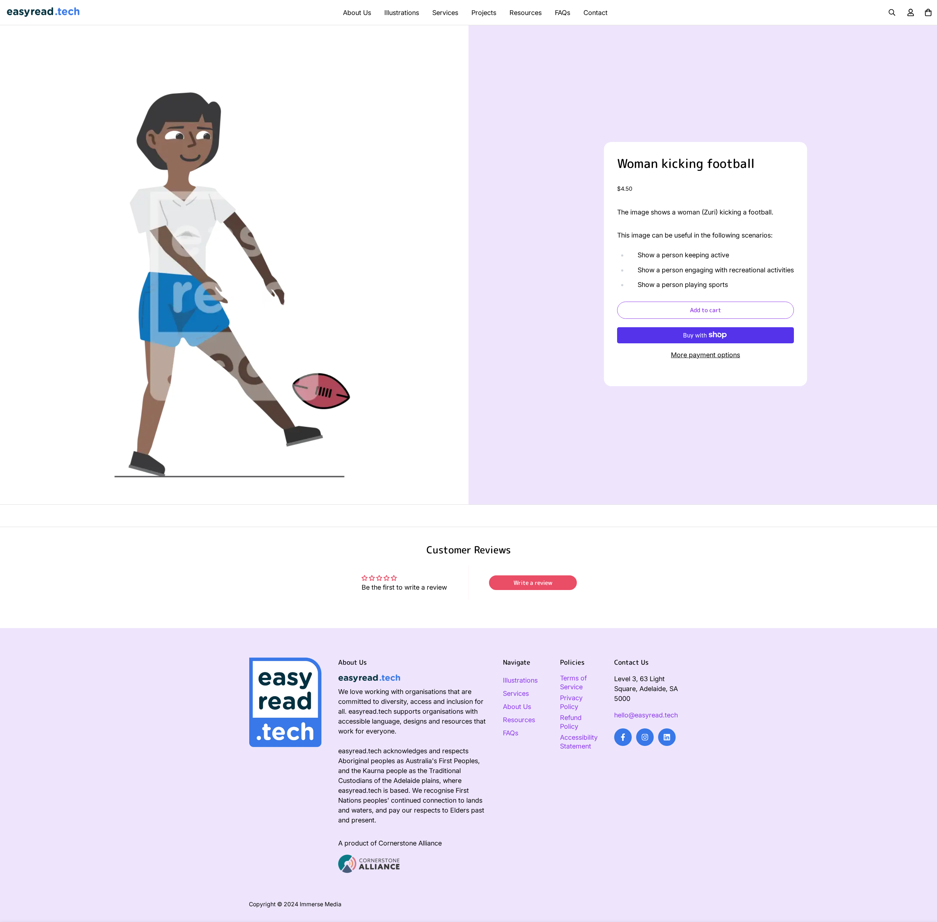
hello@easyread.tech (646, 715)
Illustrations (401, 12)
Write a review (533, 583)
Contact (595, 12)
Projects (483, 12)
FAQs (562, 12)
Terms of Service (573, 682)
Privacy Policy (571, 702)
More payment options (705, 354)
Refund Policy (571, 722)
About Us (357, 12)
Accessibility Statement (579, 742)
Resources (525, 12)
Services (445, 12)
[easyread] (43, 12)
